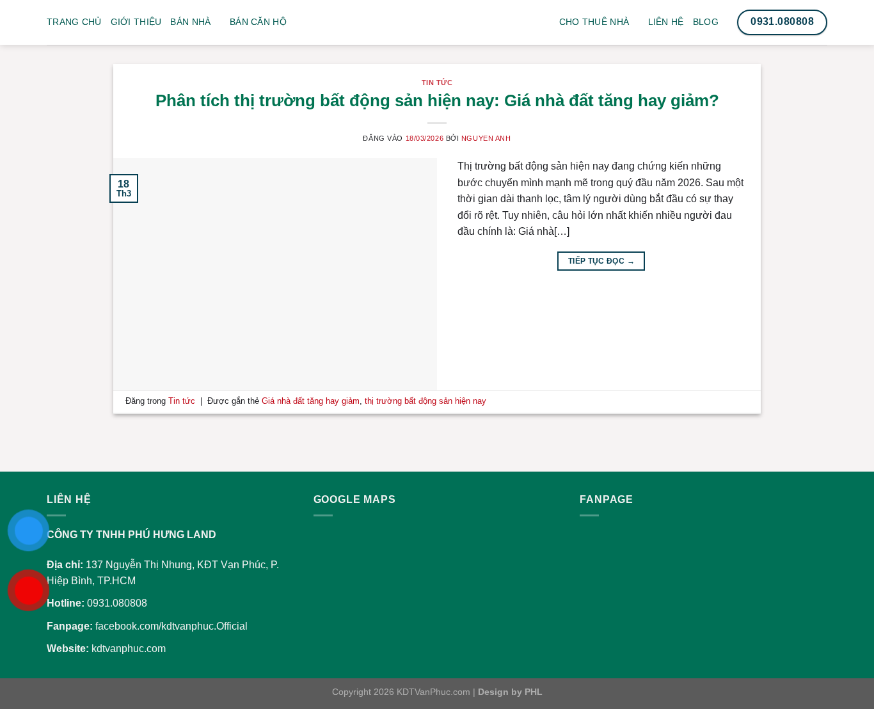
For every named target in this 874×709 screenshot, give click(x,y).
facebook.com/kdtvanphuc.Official (171, 626)
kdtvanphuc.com (128, 648)
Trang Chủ (74, 22)
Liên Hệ (666, 22)
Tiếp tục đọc (601, 261)
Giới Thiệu (136, 22)
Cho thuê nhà (594, 22)
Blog (706, 22)
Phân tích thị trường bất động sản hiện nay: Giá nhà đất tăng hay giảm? (437, 100)
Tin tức (437, 82)
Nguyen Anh (486, 138)
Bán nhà (190, 22)
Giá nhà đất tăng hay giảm (311, 401)
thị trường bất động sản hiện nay (425, 401)
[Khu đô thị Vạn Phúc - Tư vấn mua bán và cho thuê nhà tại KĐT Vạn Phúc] (437, 32)
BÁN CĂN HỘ (258, 22)
